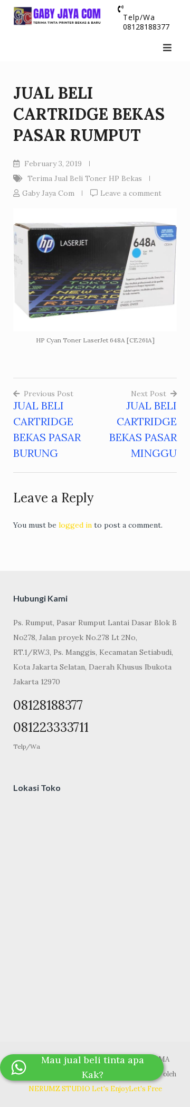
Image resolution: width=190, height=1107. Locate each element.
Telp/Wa (26, 746)
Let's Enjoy (110, 1088)
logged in (75, 525)
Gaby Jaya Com (48, 193)
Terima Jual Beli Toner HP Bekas (84, 178)
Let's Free (145, 1088)
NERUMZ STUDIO (59, 1088)
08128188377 (146, 27)
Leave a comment (131, 193)
